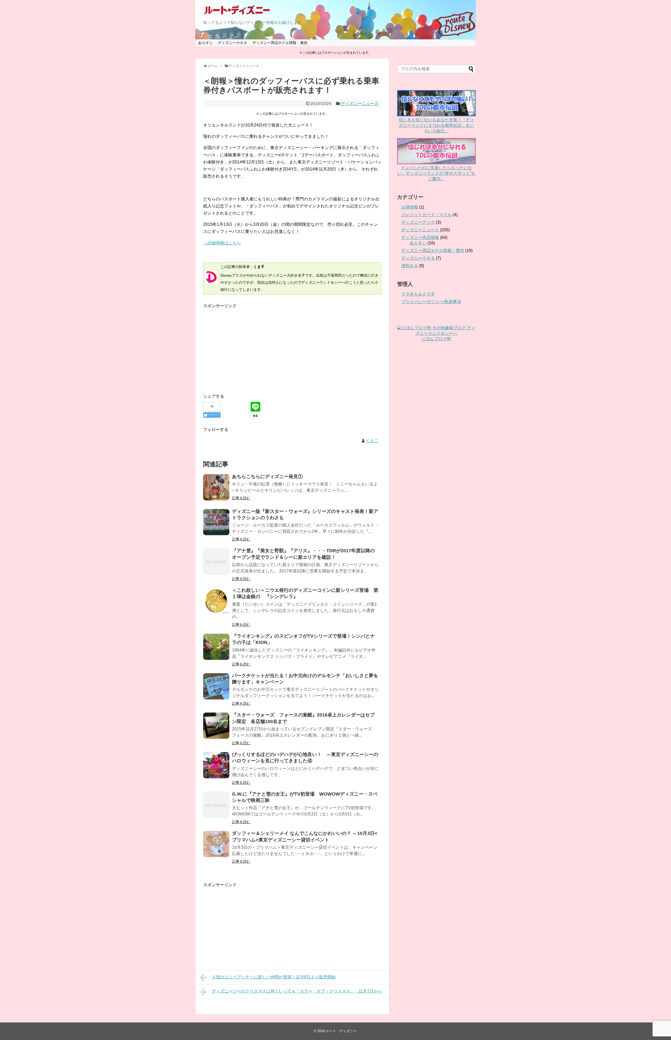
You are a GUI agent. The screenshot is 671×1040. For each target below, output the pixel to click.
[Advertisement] (247, 346)
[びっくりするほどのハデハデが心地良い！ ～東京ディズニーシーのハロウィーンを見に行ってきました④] (216, 765)
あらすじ (205, 43)
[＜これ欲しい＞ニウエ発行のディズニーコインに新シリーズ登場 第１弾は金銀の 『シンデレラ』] (216, 601)
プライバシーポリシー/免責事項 (431, 301)
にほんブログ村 (436, 339)
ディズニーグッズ (418, 222)
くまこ (372, 441)
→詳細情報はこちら (222, 243)
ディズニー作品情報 (420, 237)
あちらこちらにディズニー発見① (267, 476)
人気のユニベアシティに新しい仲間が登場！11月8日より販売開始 (274, 977)
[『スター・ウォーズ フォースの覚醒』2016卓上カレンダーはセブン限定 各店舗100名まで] (216, 726)
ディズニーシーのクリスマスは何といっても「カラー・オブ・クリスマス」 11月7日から (297, 991)
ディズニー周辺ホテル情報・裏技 (279, 43)
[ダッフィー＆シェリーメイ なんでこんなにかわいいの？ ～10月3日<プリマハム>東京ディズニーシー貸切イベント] (216, 844)
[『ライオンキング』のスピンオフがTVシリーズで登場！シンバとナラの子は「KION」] (216, 647)
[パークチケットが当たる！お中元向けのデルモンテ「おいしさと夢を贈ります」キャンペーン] (216, 686)
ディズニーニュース (359, 103)
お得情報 (409, 207)
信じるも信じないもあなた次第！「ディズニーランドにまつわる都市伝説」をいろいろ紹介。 (436, 125)
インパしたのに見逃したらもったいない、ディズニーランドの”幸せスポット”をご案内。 (436, 173)
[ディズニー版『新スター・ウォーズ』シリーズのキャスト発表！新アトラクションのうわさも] (216, 522)
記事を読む (241, 498)
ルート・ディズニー (341, 1031)
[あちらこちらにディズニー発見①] (216, 487)
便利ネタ (409, 266)
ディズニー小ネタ (232, 43)
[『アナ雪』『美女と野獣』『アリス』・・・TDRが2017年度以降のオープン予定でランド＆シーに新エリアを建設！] (216, 561)
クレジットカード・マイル (426, 214)
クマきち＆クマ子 (418, 294)
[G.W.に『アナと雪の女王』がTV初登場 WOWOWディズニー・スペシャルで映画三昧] (216, 805)
